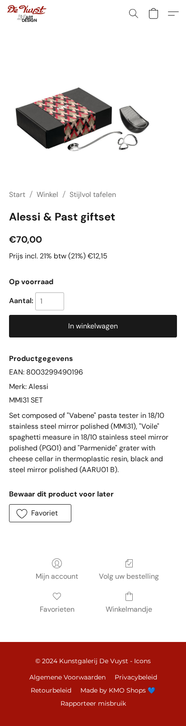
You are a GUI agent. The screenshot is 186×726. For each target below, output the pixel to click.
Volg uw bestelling (129, 576)
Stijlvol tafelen (93, 194)
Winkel (47, 194)
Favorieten (57, 609)
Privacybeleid (136, 677)
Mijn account (57, 576)
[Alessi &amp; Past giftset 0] (93, 119)
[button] (27, 13)
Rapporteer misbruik (93, 703)
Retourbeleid (51, 690)
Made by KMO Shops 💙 (117, 690)
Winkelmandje (129, 609)
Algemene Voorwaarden (67, 677)
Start (17, 194)
